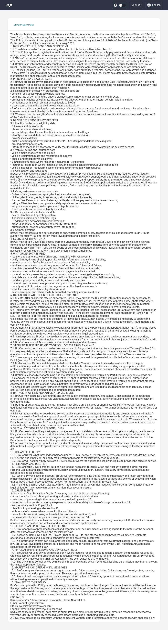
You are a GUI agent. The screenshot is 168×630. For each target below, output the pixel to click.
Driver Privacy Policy (24, 24)
